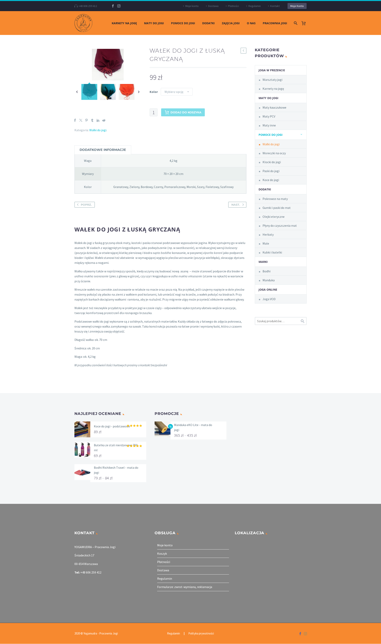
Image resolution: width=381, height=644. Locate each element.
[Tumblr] (92, 120)
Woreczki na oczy (274, 153)
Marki (263, 262)
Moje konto (192, 6)
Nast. (235, 204)
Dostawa (213, 6)
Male (266, 243)
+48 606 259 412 (88, 6)
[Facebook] (113, 6)
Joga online (268, 289)
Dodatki (208, 23)
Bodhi (266, 271)
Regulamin (254, 6)
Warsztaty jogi (272, 80)
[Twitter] (80, 120)
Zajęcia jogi (231, 23)
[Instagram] (119, 6)
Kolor (154, 92)
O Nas (251, 23)
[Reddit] (103, 120)
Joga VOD (269, 299)
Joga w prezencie (272, 70)
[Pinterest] (86, 120)
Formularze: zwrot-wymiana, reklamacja (184, 587)
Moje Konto (297, 6)
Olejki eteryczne (274, 217)
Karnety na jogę (124, 23)
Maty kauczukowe (274, 107)
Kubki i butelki (272, 252)
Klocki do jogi (272, 162)
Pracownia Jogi (275, 23)
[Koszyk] (305, 23)
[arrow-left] (76, 92)
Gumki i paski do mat (277, 208)
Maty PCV (269, 116)
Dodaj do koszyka (185, 112)
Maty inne (269, 125)
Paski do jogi (271, 171)
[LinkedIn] (98, 120)
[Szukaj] (295, 23)
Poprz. (86, 204)
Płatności (233, 6)
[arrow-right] (138, 92)
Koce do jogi (271, 180)
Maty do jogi (154, 23)
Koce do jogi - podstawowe (112, 426)
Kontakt (275, 6)
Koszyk (162, 553)
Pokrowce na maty (275, 199)
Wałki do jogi (97, 130)
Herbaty (268, 234)
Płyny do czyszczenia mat (280, 226)
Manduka (269, 280)
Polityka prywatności (201, 633)
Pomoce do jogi (183, 23)
